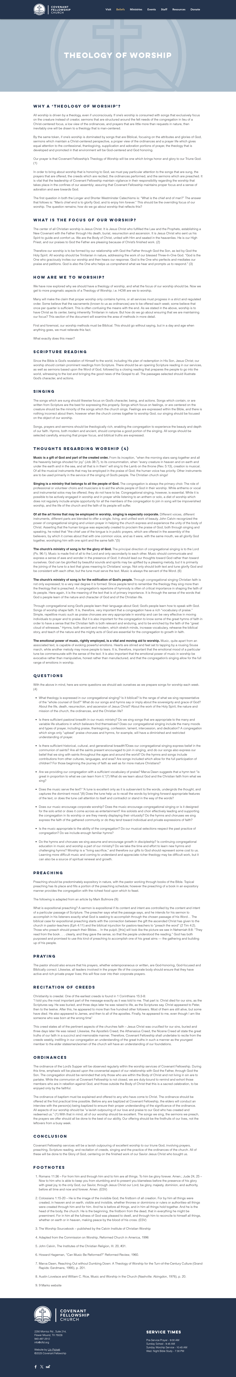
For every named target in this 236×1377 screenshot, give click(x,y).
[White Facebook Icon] (35, 1367)
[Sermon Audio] (48, 1367)
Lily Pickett (54, 1349)
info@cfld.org (41, 1342)
